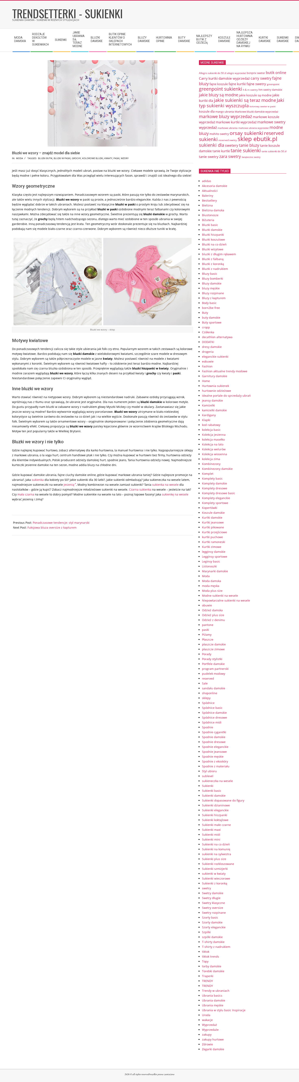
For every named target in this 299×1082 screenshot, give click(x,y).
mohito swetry (219, 134)
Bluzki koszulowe (213, 239)
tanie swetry (208, 156)
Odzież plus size (213, 615)
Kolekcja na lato (212, 444)
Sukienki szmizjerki (215, 869)
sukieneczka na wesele (217, 781)
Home (206, 381)
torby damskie (211, 966)
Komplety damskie (214, 483)
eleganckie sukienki (215, 356)
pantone (207, 625)
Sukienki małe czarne (216, 825)
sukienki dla (211, 145)
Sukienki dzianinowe (216, 805)
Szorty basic (210, 917)
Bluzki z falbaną (213, 259)
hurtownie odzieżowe (216, 391)
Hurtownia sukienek (215, 386)
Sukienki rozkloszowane (218, 864)
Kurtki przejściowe (214, 532)
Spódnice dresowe (214, 717)
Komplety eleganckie (216, 498)
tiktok (205, 952)
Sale (205, 683)
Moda (19, 158)
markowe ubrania (228, 127)
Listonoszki (209, 566)
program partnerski (215, 669)
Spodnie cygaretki (214, 732)
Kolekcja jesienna (214, 435)
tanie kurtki (221, 151)
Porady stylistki (212, 659)
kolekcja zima (211, 459)
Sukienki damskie (214, 795)
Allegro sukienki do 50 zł (212, 73)
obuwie (207, 605)
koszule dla (207, 111)
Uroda (206, 1015)
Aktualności (210, 191)
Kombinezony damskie (217, 469)
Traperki (207, 976)
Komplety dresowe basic (218, 493)
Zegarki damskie (213, 1049)
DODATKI (208, 342)
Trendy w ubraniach (215, 991)
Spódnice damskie (214, 713)
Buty (205, 313)
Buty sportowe (212, 322)
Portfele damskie (213, 664)
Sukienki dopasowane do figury (223, 800)
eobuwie (208, 361)
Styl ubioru (209, 771)
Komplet (207, 474)
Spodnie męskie (213, 756)
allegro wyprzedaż (236, 73)
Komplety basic (212, 478)
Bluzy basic (209, 274)
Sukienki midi (211, 834)
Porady (206, 654)
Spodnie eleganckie (215, 747)
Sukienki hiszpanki (214, 815)
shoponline (209, 693)
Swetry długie (211, 898)
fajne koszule (219, 84)
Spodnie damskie (213, 737)
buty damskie (211, 317)
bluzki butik (45, 158)
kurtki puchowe (212, 537)
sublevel (207, 776)
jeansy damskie (212, 400)
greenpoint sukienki (220, 89)
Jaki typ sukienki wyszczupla (241, 103)
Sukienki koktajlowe (215, 820)
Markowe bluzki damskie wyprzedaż (256, 111)
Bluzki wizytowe (212, 249)
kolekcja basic (211, 430)
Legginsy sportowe (214, 556)
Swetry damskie (212, 893)
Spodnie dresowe (214, 742)
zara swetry (230, 156)
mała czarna (25, 494)
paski (116, 158)
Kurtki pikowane (213, 527)
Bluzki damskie (212, 230)
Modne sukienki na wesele (220, 595)
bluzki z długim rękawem (219, 254)
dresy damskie (212, 347)
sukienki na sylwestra (216, 854)
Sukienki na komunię (216, 849)
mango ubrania (224, 111)
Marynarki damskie (215, 571)
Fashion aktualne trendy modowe (224, 371)
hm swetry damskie (270, 89)
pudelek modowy (213, 674)
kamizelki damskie (214, 410)
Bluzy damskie (212, 283)
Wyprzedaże (210, 1030)
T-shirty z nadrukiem (216, 947)
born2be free (211, 308)
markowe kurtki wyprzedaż (236, 122)
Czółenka (208, 332)
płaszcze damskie (214, 644)
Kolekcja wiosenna (214, 454)
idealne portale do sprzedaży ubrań (226, 396)
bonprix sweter (256, 73)
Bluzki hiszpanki (213, 235)
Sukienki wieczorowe (216, 878)
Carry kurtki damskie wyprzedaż (224, 78)
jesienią (69, 485)
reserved (208, 678)
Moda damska (211, 581)
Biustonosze (210, 215)
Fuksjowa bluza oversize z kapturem (51, 527)
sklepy (206, 698)
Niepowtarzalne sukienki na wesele (226, 600)
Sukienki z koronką (214, 883)
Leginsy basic (211, 561)
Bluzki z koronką (213, 264)
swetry (206, 888)
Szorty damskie (212, 922)
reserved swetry (227, 140)
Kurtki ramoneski (213, 542)
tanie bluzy (249, 145)
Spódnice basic (212, 708)
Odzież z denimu (213, 620)
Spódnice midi (212, 722)
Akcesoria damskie (214, 186)
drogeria (208, 352)
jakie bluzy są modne (218, 95)
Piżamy (207, 635)
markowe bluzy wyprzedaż (225, 116)
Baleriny (207, 196)
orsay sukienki (246, 132)
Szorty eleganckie (214, 927)
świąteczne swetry (251, 157)
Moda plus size (212, 591)
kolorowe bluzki (92, 158)
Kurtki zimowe (211, 547)
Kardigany (209, 415)
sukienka (38, 480)
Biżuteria (208, 220)
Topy (205, 961)
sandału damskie (213, 688)
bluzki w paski (62, 158)
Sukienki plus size (214, 859)
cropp (206, 327)
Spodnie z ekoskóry (215, 761)
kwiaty (108, 158)
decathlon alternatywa (217, 337)
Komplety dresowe (214, 488)
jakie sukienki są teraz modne (245, 100)
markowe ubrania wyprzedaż (253, 127)
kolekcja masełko (213, 439)
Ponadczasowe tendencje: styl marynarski (61, 523)
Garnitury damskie (214, 376)
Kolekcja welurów (214, 449)
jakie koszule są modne (255, 95)
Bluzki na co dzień (214, 244)
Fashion (207, 366)
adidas (206, 181)
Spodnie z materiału (215, 766)
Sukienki (207, 786)
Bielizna (207, 205)
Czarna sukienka (140, 489)
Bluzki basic (210, 225)
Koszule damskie (213, 513)
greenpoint (273, 84)
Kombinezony (211, 464)
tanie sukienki (246, 150)
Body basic (209, 303)
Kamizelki (208, 405)
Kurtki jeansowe (213, 522)
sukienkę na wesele (175, 494)
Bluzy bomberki (212, 278)
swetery (231, 145)
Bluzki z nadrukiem (215, 269)
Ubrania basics (212, 995)
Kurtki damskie (212, 517)
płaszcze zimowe (213, 649)
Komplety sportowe (215, 503)
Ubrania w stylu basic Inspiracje (224, 1010)
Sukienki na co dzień (216, 844)
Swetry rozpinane (214, 913)
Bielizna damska (213, 210)
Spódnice (208, 703)
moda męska (210, 586)
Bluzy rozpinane (213, 293)
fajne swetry (256, 83)
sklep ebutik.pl (257, 139)
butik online (276, 72)
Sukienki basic (211, 791)
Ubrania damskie (213, 1000)
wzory (125, 158)
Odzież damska (212, 610)
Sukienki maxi (211, 830)
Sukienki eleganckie (215, 810)
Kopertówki (209, 508)
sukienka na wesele (165, 485)
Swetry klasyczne (213, 903)
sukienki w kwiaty (214, 874)
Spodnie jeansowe (214, 752)
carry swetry (261, 78)
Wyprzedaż (209, 1025)
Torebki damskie (213, 971)
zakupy (207, 1034)
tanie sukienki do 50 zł (274, 151)
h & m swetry (250, 89)
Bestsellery (209, 200)
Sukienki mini (211, 839)
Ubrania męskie (212, 1005)
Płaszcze (207, 639)
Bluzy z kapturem (214, 298)
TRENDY (207, 981)
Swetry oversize (212, 908)
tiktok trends (210, 956)
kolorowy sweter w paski (263, 106)
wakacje (207, 1020)
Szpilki (206, 932)
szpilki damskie (212, 937)
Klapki (206, 420)
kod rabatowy (211, 425)
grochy (76, 158)
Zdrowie (207, 1044)
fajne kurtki (237, 84)
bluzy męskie (211, 288)
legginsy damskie (213, 552)
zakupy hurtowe (213, 1039)
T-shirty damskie (213, 942)
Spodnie (207, 727)
